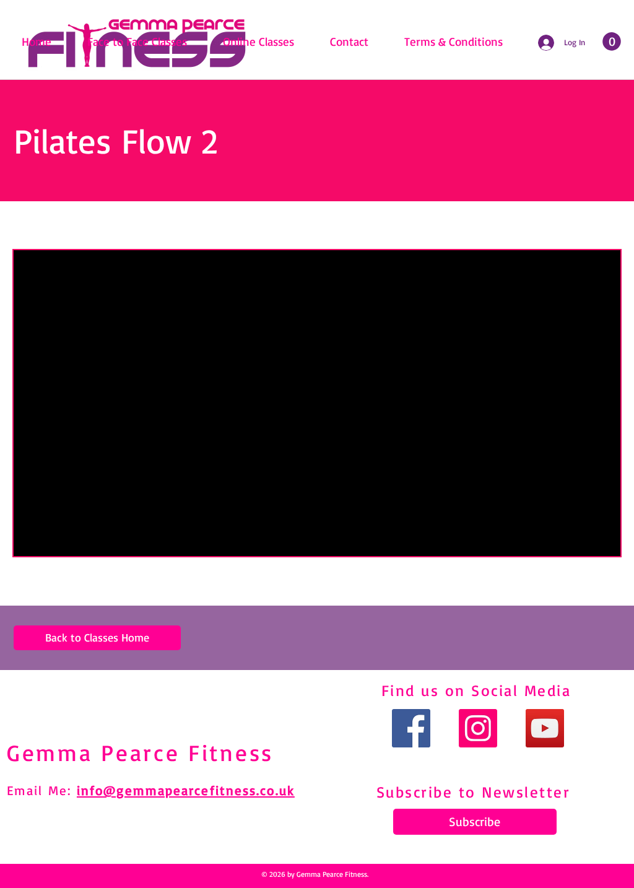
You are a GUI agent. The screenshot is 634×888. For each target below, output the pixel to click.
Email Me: (42, 790)
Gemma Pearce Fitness (140, 752)
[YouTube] (545, 728)
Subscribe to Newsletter (473, 791)
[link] (611, 41)
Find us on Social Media (476, 690)
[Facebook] (411, 728)
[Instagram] (478, 728)
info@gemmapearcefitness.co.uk (186, 790)
